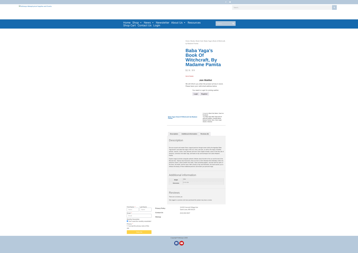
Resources (194, 22)
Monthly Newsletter (133, 219)
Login (156, 25)
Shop (135, 22)
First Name (130, 207)
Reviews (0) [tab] (205, 134)
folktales (210, 118)
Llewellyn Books (217, 118)
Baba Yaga (208, 116)
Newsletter (162, 22)
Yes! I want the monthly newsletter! (139, 221)
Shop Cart (129, 25)
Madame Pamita (207, 120)
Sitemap (158, 217)
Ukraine (205, 121)
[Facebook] (176, 243)
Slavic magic (218, 120)
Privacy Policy (160, 208)
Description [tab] (174, 134)
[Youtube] (230, 2)
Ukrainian (209, 121)
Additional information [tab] (189, 134)
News (147, 22)
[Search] (334, 7)
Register (204, 94)
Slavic (213, 120)
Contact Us (144, 25)
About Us (177, 22)
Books (193, 41)
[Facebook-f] (226, 2)
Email (129, 213)
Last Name (143, 207)
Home (127, 22)
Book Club (199, 41)
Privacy (129, 224)
